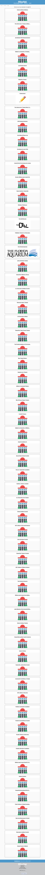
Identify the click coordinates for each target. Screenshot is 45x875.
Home (2, 5)
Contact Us (23, 865)
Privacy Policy (22, 867)
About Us (22, 866)
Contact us (17, 861)
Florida (5, 5)
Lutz (8, 5)
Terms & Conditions (22, 868)
